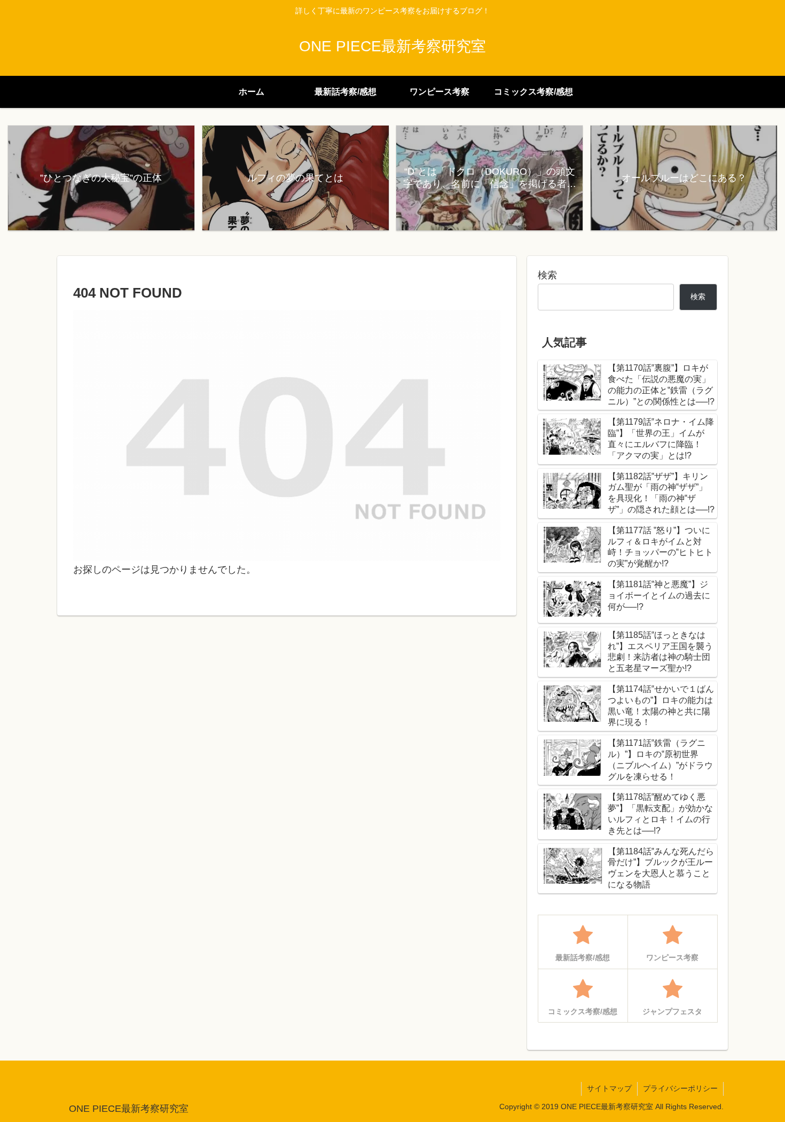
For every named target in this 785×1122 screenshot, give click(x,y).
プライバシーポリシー (680, 1088)
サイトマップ (609, 1088)
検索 (547, 275)
